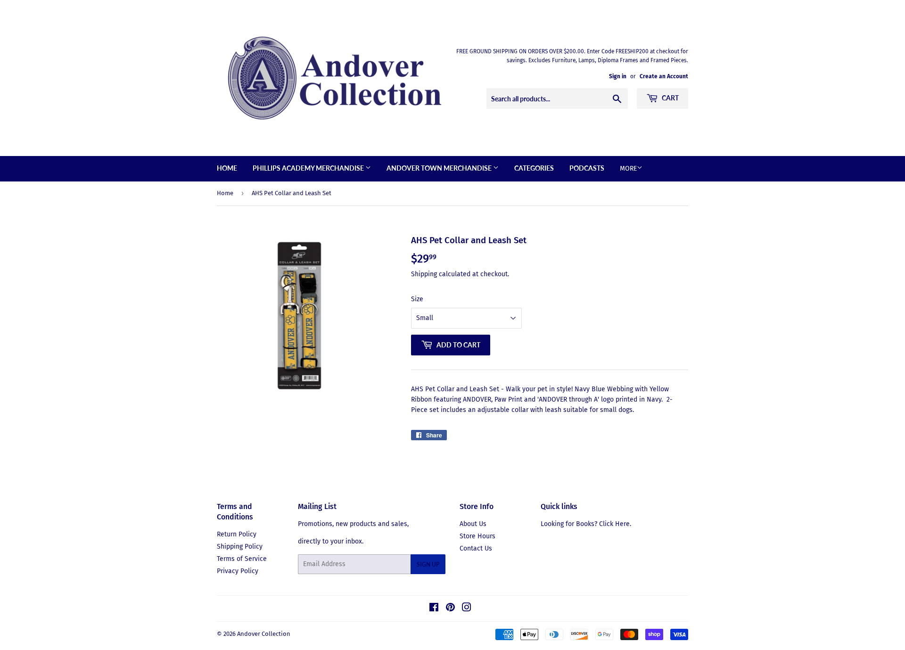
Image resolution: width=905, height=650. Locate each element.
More (628, 169)
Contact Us (476, 548)
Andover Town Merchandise (440, 168)
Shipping (424, 274)
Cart (669, 98)
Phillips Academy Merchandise (309, 168)
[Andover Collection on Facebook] (434, 609)
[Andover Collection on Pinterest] (450, 609)
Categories (534, 168)
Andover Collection (263, 633)
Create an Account (664, 76)
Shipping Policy (240, 547)
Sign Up (428, 564)
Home (227, 168)
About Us (473, 524)
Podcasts (586, 168)
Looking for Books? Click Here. (586, 524)
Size (417, 299)
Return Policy (236, 534)
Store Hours (477, 536)
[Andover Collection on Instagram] (466, 609)
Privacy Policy (237, 571)
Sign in (617, 76)
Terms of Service (242, 559)
